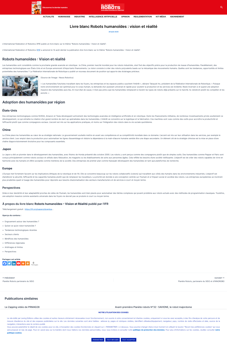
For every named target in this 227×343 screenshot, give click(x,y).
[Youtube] (18, 263)
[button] (221, 7)
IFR (38, 50)
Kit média (161, 17)
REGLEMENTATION (143, 17)
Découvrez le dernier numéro (55, 7)
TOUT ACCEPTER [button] (128, 340)
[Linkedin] (14, 263)
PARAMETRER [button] (98, 340)
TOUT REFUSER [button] (112, 340)
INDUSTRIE (79, 17)
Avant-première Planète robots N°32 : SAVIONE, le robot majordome (153, 307)
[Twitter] (9, 263)
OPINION (125, 17)
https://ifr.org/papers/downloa (38, 209)
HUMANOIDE (64, 17)
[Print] (23, 263)
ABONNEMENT (177, 17)
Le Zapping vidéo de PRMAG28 (22, 307)
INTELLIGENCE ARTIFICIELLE (103, 17)
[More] (28, 263)
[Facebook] (5, 263)
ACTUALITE (48, 17)
